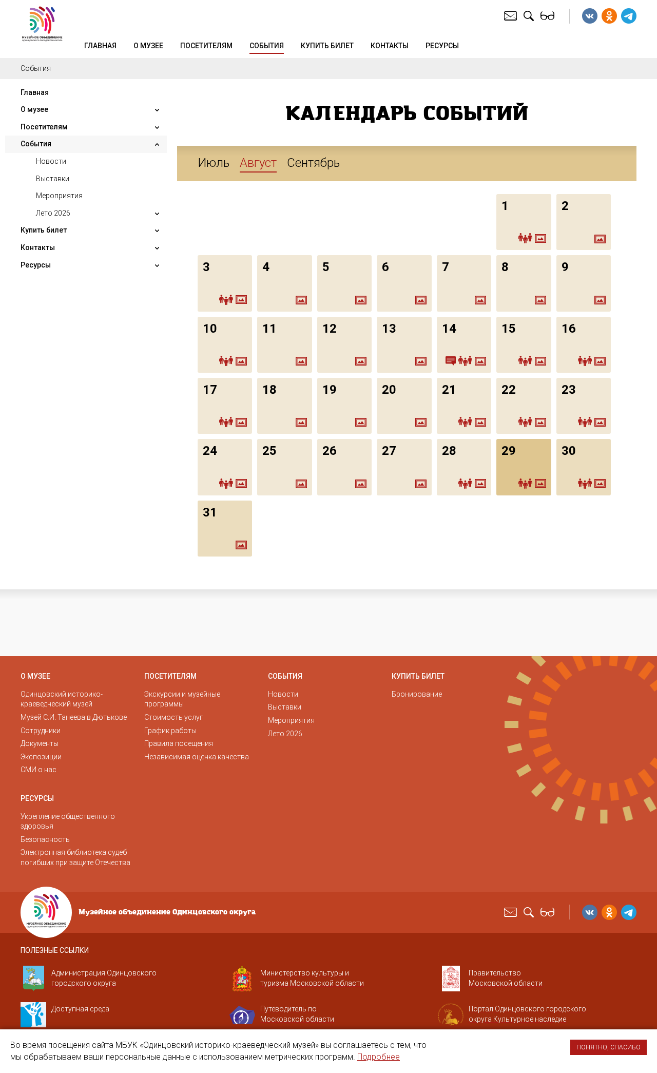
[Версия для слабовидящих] (548, 15)
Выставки (52, 179)
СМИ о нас (38, 769)
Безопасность (45, 839)
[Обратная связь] (511, 15)
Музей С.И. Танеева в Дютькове (74, 717)
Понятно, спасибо (608, 1047)
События (266, 46)
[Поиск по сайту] (530, 15)
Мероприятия (59, 195)
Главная (100, 46)
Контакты (390, 46)
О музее (148, 46)
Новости (51, 161)
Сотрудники (41, 730)
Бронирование (417, 694)
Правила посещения (178, 743)
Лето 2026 (53, 213)
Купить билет (327, 46)
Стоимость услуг (173, 717)
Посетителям (206, 46)
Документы (40, 743)
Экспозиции (41, 757)
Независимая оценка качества (196, 757)
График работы (170, 730)
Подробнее (378, 1057)
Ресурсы (442, 46)
